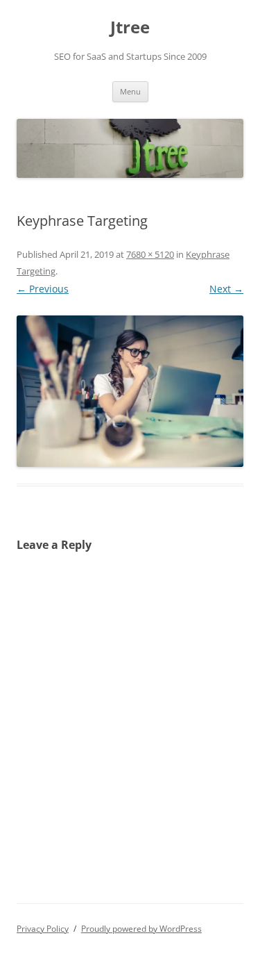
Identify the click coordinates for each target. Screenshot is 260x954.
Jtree (130, 27)
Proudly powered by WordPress (141, 929)
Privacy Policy (43, 929)
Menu (130, 91)
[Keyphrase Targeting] (130, 391)
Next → (226, 288)
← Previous (43, 288)
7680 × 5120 (150, 254)
